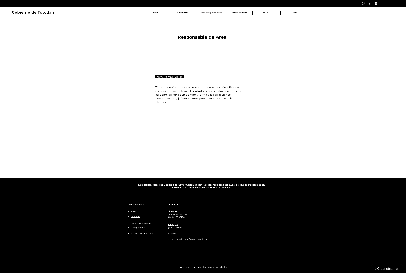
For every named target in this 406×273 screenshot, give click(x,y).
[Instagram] (376, 3)
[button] (183, 13)
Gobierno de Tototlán (33, 12)
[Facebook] (369, 3)
